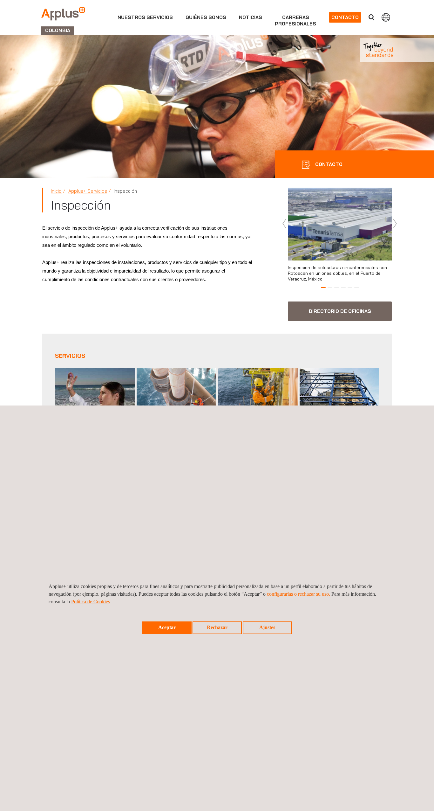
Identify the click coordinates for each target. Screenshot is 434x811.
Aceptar (167, 627)
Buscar (371, 17)
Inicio (56, 191)
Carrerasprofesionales (295, 20)
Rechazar (217, 627)
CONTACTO (328, 164)
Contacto (345, 17)
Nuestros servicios (145, 17)
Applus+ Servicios (87, 191)
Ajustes (267, 627)
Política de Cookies (90, 601)
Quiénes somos (206, 17)
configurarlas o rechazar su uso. (298, 594)
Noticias (250, 17)
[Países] (386, 17)
